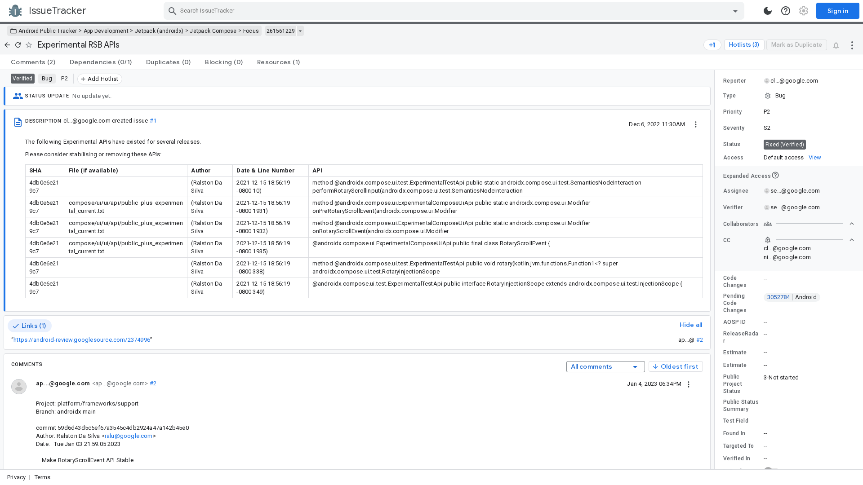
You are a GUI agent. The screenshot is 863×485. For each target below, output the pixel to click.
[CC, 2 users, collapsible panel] (809, 240)
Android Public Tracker (47, 31)
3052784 (792, 297)
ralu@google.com (129, 435)
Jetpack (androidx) (159, 31)
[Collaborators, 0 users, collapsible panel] (809, 224)
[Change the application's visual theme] (768, 11)
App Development (106, 31)
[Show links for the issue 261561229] (300, 31)
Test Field (735, 421)
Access (733, 157)
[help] (786, 11)
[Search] (172, 10)
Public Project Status (732, 384)
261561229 (281, 31)
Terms (43, 477)
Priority (732, 112)
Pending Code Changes (735, 303)
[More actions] (852, 45)
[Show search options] (735, 10)
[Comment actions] (688, 383)
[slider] (716, 269)
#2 (699, 339)
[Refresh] (18, 45)
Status (732, 144)
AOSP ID (734, 322)
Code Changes (735, 281)
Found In (734, 433)
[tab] (33, 62)
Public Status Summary (741, 405)
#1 (153, 120)
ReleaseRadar (740, 337)
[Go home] (7, 45)
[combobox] (455, 10)
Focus (251, 31)
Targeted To (738, 446)
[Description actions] (696, 124)
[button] (788, 95)
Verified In (736, 458)
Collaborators (741, 224)
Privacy (16, 477)
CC (727, 240)
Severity (733, 128)
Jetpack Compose (213, 31)
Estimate (735, 352)
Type (729, 96)
